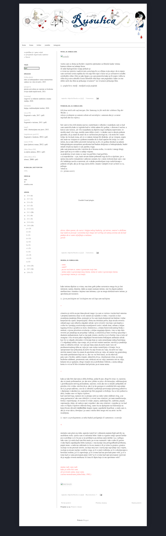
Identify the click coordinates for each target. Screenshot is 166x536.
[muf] (26, 127)
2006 (29, 272)
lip (27, 245)
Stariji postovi (136, 503)
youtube (47, 45)
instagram (57, 45)
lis (27, 235)
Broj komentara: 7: (92, 495)
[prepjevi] (27, 87)
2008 (29, 266)
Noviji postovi (66, 503)
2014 (29, 209)
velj (27, 258)
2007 (29, 269)
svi (27, 248)
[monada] (27, 106)
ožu (27, 255)
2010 (29, 222)
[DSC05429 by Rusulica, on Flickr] (66, 484)
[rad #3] (27, 120)
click (25, 171)
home (24, 45)
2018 (29, 195)
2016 (29, 202)
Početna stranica (101, 503)
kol (27, 238)
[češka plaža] (28, 77)
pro (27, 228)
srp (27, 241)
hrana (31, 45)
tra (27, 251)
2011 (29, 219)
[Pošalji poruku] (97, 98)
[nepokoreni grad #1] (31, 134)
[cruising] (27, 96)
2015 (29, 205)
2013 (29, 212)
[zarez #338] (28, 142)
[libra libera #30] (30, 149)
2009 (29, 225)
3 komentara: (90, 98)
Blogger (85, 520)
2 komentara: (90, 253)
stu (27, 232)
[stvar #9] (27, 113)
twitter (39, 45)
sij (27, 261)
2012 (29, 215)
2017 (29, 199)
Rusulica (76, 98)
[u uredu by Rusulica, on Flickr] (65, 56)
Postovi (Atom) (76, 507)
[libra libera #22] (30, 157)
